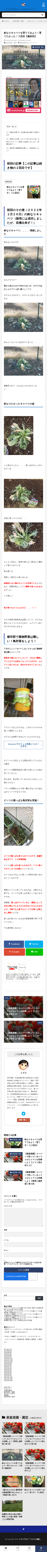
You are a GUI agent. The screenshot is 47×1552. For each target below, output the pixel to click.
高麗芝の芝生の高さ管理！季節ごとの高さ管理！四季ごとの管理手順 (12, 1516)
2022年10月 (8, 1362)
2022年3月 (8, 1373)
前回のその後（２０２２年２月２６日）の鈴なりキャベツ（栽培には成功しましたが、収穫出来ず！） (22, 141)
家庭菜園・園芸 (18, 21)
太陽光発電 (8, 1390)
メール (6, 1240)
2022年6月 (8, 1368)
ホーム (6, 1550)
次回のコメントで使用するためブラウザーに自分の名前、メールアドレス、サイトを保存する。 (23, 1263)
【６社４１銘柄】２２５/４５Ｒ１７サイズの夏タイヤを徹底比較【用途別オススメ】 (23, 1315)
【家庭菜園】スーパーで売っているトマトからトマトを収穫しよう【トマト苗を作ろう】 (33, 1159)
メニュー (29, 1550)
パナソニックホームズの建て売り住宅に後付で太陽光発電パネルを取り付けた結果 (23, 1308)
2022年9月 (8, 1363)
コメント (8, 1206)
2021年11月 (8, 1379)
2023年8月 (8, 1352)
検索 (5, 1295)
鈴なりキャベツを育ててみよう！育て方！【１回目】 (15, 190)
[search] (42, 15)
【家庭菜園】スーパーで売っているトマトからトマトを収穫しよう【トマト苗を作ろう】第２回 (35, 1440)
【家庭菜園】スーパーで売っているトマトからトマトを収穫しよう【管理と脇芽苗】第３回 (33, 1178)
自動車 (6, 1395)
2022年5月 (8, 1370)
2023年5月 (8, 1354)
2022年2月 (8, 1374)
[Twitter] (34, 944)
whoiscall (21, 1332)
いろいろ (7, 1389)
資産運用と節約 (9, 1397)
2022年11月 (8, 1360)
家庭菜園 (23, 43)
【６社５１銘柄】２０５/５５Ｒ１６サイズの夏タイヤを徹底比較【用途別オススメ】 (23, 1318)
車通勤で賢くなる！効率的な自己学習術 (18, 1320)
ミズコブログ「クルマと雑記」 (30, 1539)
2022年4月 (8, 1371)
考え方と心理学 (9, 1393)
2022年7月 (8, 1366)
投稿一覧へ (23, 1120)
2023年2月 (8, 1357)
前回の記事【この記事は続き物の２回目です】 (22, 133)
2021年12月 (8, 1377)
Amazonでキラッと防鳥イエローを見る (23, 745)
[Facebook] (14, 944)
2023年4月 (8, 1356)
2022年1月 (8, 1376)
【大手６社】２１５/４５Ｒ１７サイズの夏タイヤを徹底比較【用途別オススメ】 (23, 1311)
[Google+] (14, 952)
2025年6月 (8, 1351)
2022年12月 (8, 1359)
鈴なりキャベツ (32, 43)
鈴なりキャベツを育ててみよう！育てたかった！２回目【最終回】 (12, 1465)
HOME (6, 21)
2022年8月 (8, 1365)
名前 (5, 1230)
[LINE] (34, 952)
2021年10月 (8, 1380)
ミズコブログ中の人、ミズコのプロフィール (20, 9)
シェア (18, 1550)
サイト (6, 1250)
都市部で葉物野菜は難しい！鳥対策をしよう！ (22, 149)
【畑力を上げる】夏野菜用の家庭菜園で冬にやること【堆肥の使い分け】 (12, 1492)
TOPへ (41, 1550)
